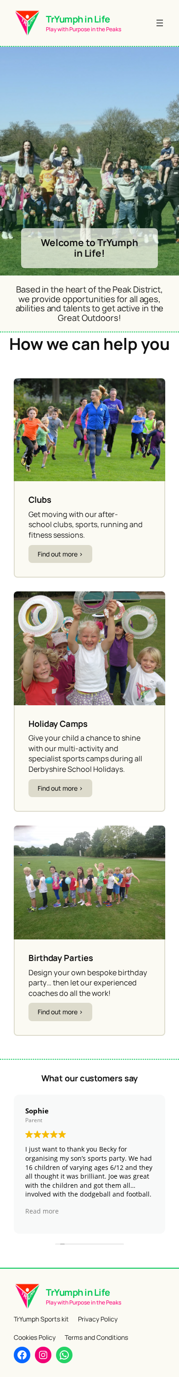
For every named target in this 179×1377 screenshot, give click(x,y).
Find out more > (60, 554)
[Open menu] (159, 22)
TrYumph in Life (78, 19)
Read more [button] (42, 1211)
